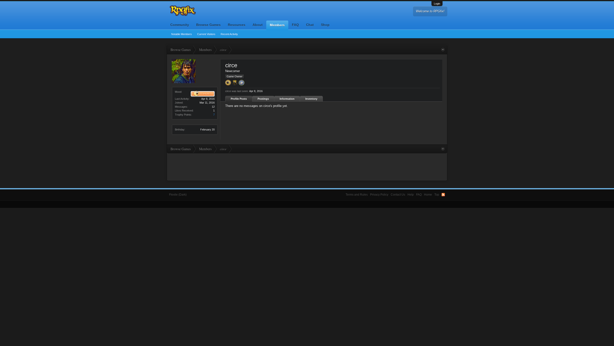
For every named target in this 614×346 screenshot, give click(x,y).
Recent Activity (229, 34)
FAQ (295, 25)
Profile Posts (239, 98)
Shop (325, 25)
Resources (236, 25)
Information (287, 98)
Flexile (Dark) (178, 194)
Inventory (311, 98)
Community (179, 25)
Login (437, 3)
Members (277, 25)
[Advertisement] (307, 166)
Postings (263, 98)
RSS (443, 194)
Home (428, 194)
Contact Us (398, 194)
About (258, 25)
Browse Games (208, 25)
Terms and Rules (357, 194)
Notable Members (181, 34)
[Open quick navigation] (442, 49)
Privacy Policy (379, 194)
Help (410, 194)
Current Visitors (206, 34)
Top (436, 194)
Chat (310, 25)
